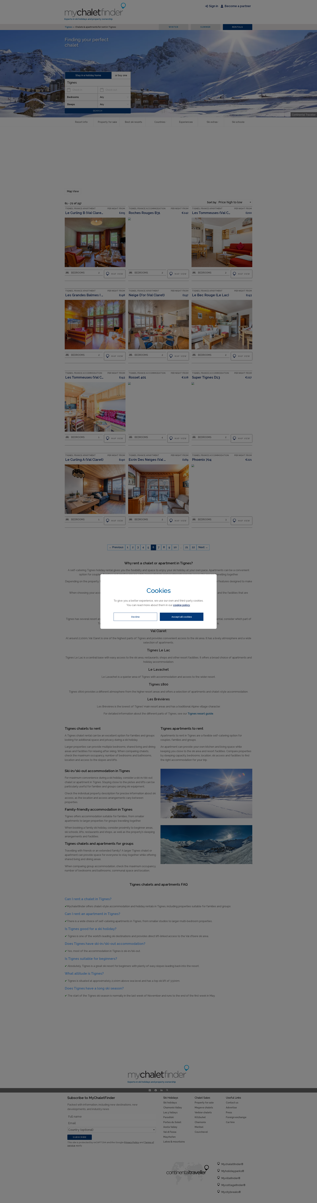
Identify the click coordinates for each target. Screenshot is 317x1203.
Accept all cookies (182, 616)
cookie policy (181, 605)
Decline (135, 616)
